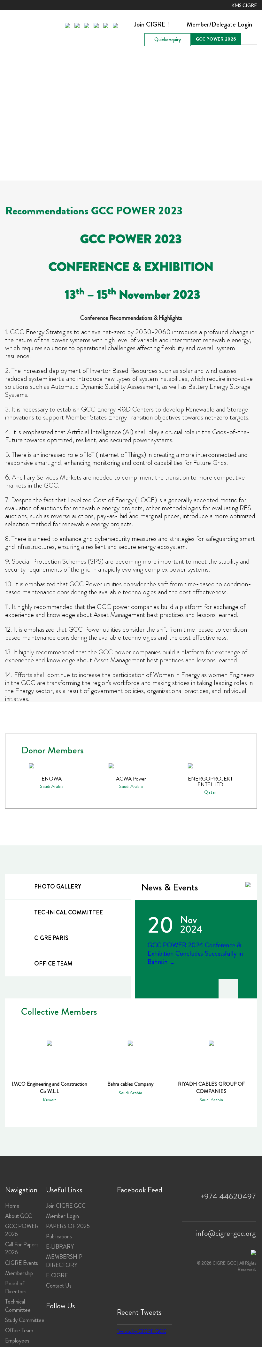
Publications (59, 1236)
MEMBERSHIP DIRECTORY (64, 1261)
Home (12, 1206)
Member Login (62, 1216)
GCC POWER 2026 (216, 38)
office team (53, 963)
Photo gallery (57, 886)
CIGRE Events (21, 1263)
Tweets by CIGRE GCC (141, 1331)
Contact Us (59, 1286)
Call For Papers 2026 (22, 1248)
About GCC (18, 1216)
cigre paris (51, 938)
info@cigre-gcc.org (226, 1233)
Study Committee (24, 1320)
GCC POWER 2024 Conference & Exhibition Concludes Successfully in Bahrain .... (195, 953)
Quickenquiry (167, 39)
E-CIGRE (57, 1275)
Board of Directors (16, 1287)
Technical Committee (18, 1305)
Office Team (19, 1330)
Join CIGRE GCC (66, 1206)
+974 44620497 (228, 1196)
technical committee (68, 912)
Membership (19, 1273)
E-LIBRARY (60, 1247)
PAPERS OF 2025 (68, 1226)
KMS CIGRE (244, 5)
